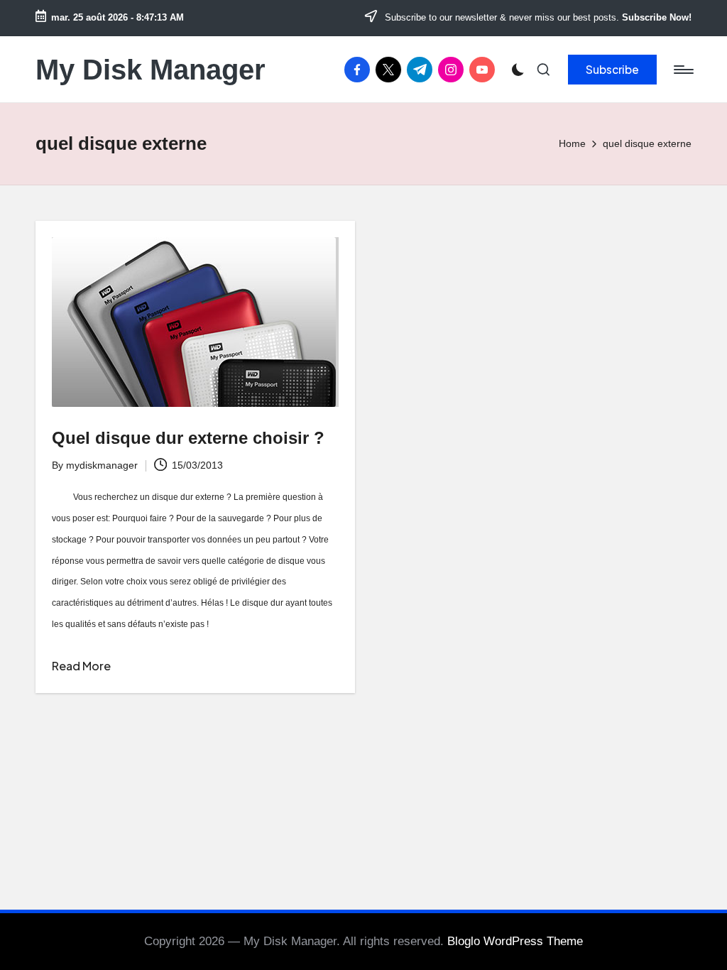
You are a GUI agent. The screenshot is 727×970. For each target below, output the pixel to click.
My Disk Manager (150, 69)
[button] (612, 70)
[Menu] (683, 70)
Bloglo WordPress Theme (515, 941)
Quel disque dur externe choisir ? (188, 437)
